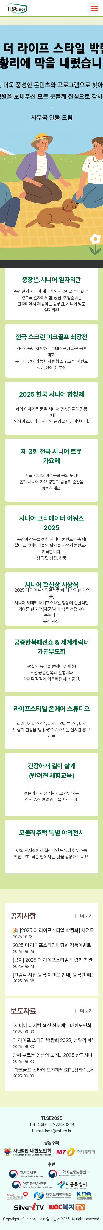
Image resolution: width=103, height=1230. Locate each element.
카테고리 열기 (94, 8)
